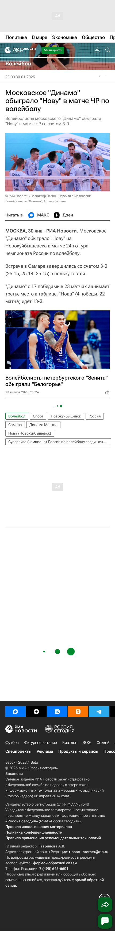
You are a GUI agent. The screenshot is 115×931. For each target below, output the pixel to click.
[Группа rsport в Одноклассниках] (78, 711)
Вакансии (14, 773)
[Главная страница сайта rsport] (32, 50)
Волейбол (16, 416)
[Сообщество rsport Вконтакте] (57, 711)
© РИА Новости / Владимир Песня (30, 196)
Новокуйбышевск (66, 416)
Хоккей (103, 742)
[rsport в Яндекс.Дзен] (36, 711)
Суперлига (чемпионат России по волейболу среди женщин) (59, 442)
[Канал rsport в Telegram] (99, 711)
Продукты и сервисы (78, 751)
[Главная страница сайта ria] (6, 50)
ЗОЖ (87, 742)
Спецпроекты (18, 751)
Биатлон (69, 742)
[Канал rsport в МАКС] (15, 711)
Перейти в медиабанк (75, 196)
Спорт (38, 416)
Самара (15, 425)
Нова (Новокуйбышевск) (29, 433)
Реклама (45, 751)
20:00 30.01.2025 (20, 77)
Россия (95, 416)
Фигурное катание (40, 742)
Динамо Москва (43, 425)
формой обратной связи (55, 863)
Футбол (12, 742)
